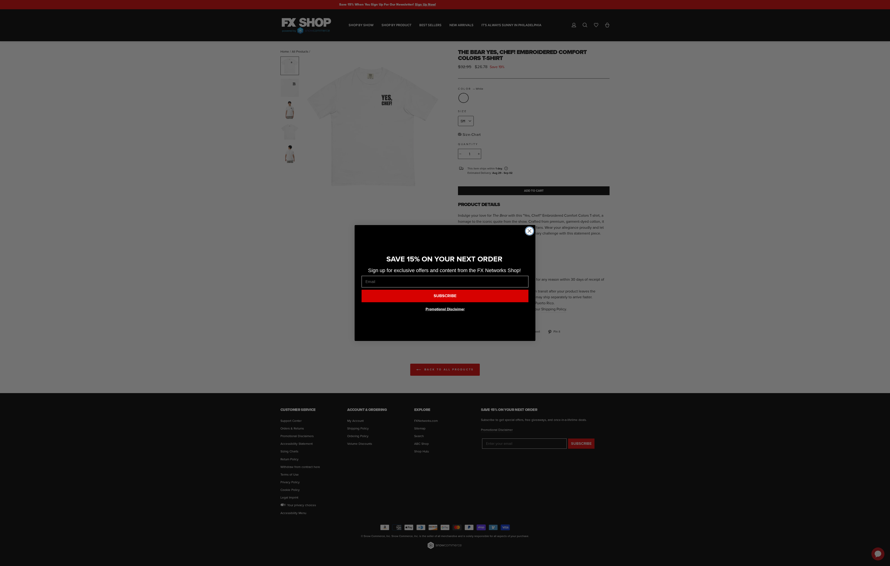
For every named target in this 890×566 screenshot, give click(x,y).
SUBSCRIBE (445, 296)
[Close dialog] (529, 231)
